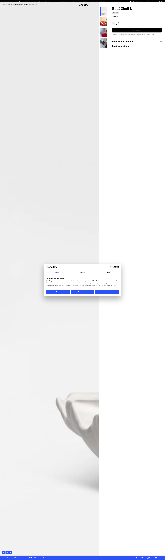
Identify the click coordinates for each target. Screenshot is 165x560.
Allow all (107, 292)
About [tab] (108, 272)
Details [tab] (82, 272)
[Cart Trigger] (156, 558)
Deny (57, 292)
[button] (137, 41)
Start (5, 4)
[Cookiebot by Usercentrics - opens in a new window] (111, 267)
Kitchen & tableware (14, 4)
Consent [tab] (56, 272)
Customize (81, 292)
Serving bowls (25, 4)
